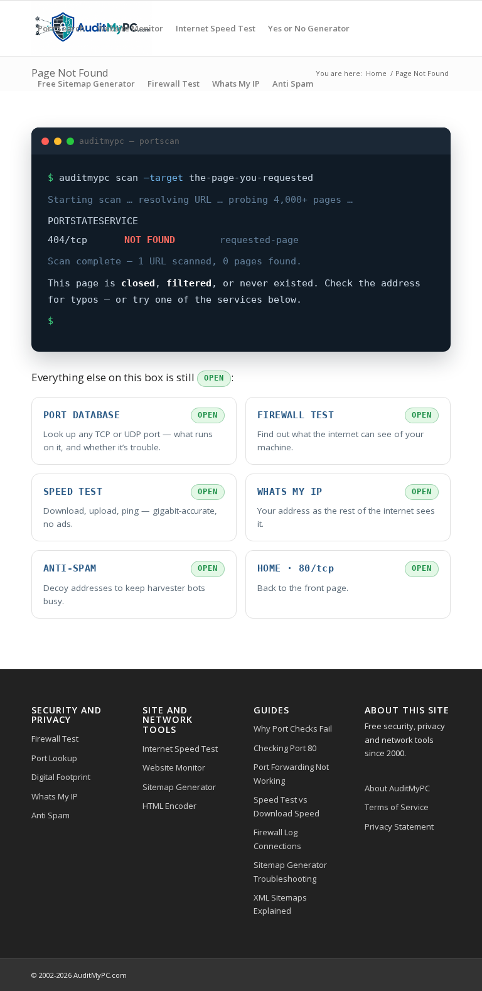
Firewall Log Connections (277, 838)
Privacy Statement (399, 826)
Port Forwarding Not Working (291, 773)
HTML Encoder (169, 805)
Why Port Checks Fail (293, 728)
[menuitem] (61, 28)
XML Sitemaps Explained (280, 904)
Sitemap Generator (179, 787)
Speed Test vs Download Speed (286, 806)
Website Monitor (173, 767)
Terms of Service (397, 807)
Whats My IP (54, 796)
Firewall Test (54, 738)
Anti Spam (50, 815)
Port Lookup (54, 758)
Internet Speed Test (180, 748)
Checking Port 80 (285, 748)
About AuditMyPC (397, 788)
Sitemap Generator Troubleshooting (290, 871)
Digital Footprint (60, 777)
